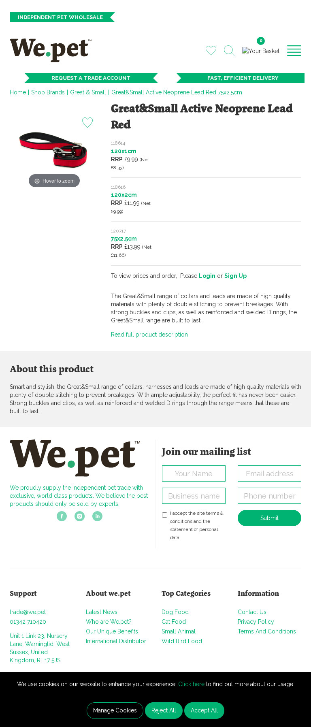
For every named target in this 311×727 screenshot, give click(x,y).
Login (207, 276)
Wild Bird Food (182, 641)
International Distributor (116, 641)
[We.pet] (53, 50)
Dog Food (175, 612)
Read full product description (149, 334)
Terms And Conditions (267, 631)
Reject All (163, 710)
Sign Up (235, 276)
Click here (191, 684)
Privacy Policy (256, 621)
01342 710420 (28, 621)
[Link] (62, 519)
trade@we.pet (28, 612)
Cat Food (174, 621)
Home (18, 92)
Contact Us (252, 612)
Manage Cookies (115, 710)
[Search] (229, 50)
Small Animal (179, 631)
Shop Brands (48, 92)
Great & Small (88, 92)
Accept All (204, 710)
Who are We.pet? (109, 621)
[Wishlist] (211, 50)
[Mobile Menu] (294, 50)
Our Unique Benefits (112, 631)
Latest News (101, 612)
